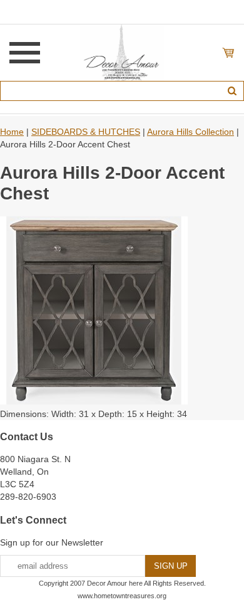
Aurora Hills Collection (190, 132)
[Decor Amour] (122, 52)
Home (12, 132)
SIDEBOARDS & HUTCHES (85, 132)
